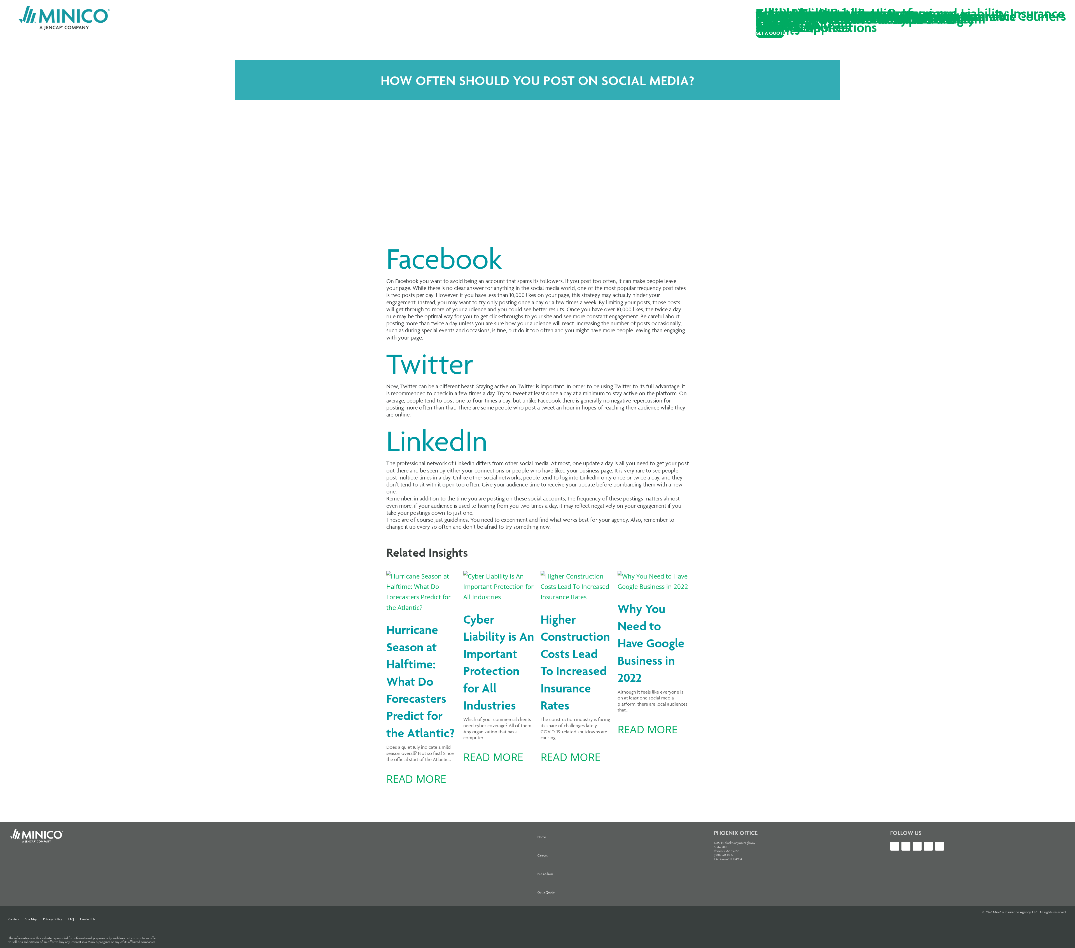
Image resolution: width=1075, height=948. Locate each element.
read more (416, 778)
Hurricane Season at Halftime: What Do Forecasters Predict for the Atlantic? (420, 681)
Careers (543, 855)
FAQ (71, 919)
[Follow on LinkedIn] (905, 846)
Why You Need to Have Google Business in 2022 (651, 643)
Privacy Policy (52, 919)
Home (542, 837)
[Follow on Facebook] (939, 846)
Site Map (31, 919)
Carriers (13, 919)
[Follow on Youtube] (917, 846)
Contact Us (87, 919)
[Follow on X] (894, 846)
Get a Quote (546, 892)
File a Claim (545, 874)
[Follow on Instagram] (928, 846)
